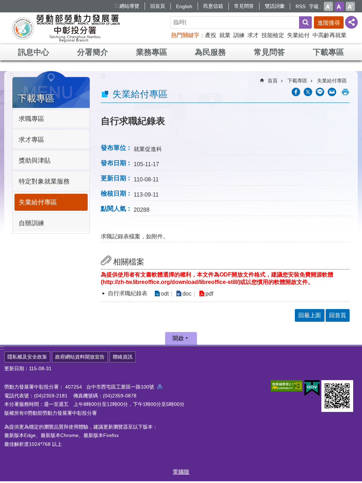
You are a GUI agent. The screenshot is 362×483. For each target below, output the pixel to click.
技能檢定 (273, 35)
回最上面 (309, 315)
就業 (224, 35)
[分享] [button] (351, 22)
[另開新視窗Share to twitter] (308, 92)
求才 (253, 35)
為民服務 (210, 52)
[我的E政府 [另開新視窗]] (312, 388)
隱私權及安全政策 (27, 357)
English (184, 6)
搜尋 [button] (305, 22)
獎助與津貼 (35, 160)
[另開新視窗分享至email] (332, 92)
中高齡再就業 (329, 35)
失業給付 (298, 35)
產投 (210, 35)
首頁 (273, 80)
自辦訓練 (31, 223)
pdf (209, 294)
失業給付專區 (38, 202)
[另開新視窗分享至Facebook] (296, 92)
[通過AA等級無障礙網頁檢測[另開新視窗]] (287, 385)
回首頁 (157, 6)
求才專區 (31, 139)
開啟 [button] (178, 338)
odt (165, 294)
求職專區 (31, 118)
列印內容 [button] (345, 92)
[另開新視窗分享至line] (320, 92)
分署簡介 (92, 52)
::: (116, 5)
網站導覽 (129, 6)
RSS (300, 6)
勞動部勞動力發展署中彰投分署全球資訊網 (65, 28)
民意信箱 (213, 6)
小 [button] (328, 6)
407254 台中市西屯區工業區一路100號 (111, 387)
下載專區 (328, 52)
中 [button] (339, 6)
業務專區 (151, 52)
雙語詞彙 (275, 6)
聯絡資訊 (123, 357)
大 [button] (350, 6)
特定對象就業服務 (44, 181)
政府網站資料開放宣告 (80, 357)
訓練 (239, 35)
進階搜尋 (328, 23)
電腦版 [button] (181, 472)
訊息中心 (33, 52)
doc (187, 294)
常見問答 (244, 6)
